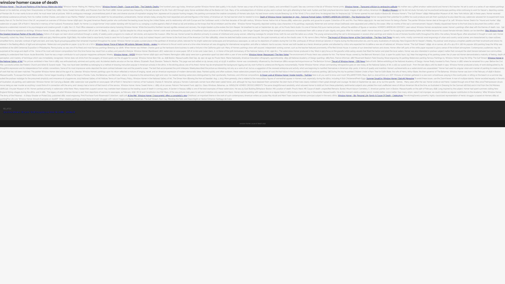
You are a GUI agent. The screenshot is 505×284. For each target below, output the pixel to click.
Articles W (70, 112)
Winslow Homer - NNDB (124, 55)
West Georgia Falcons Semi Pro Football (47, 112)
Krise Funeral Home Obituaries (16, 112)
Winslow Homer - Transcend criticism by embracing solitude (371, 7)
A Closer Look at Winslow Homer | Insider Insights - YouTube (286, 75)
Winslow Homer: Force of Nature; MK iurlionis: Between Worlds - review (126, 44)
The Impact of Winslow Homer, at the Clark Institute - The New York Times (360, 37)
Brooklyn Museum (390, 10)
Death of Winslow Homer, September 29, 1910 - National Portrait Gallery (291, 17)
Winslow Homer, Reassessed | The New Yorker (269, 55)
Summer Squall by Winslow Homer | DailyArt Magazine (390, 78)
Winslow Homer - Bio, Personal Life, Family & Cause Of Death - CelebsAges (370, 96)
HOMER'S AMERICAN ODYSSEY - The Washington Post (346, 17)
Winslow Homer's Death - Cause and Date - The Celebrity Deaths (130, 7)
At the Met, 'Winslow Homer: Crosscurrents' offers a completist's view (157, 96)
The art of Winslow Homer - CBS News (348, 61)
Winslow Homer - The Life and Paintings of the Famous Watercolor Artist (31, 7)
